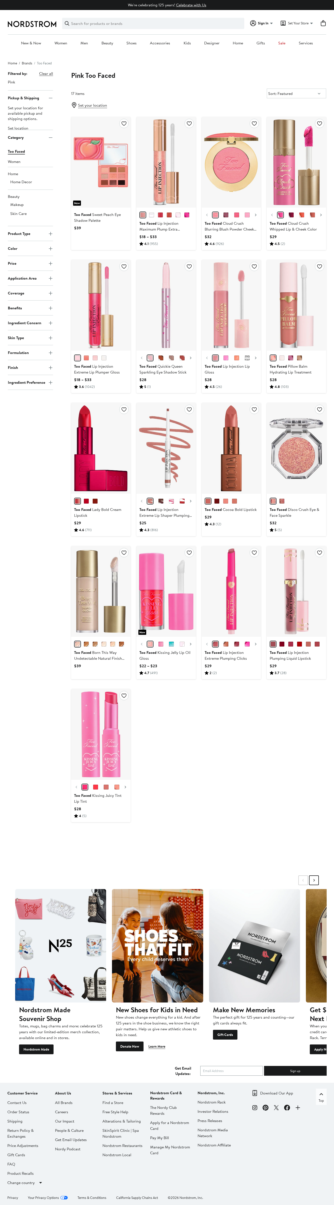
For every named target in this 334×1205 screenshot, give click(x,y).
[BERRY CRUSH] (186, 215)
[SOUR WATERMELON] (95, 787)
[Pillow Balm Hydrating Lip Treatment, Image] (296, 305)
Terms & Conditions (92, 1197)
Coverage (16, 293)
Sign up (295, 1071)
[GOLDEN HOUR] (215, 215)
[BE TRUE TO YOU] (95, 501)
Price (12, 263)
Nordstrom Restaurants (122, 1145)
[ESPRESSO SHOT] (160, 501)
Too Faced (16, 151)
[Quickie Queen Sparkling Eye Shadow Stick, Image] (166, 305)
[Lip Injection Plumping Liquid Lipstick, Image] (296, 591)
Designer (212, 43)
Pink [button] (11, 82)
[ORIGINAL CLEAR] (103, 357)
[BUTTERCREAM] (225, 501)
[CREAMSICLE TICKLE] (169, 215)
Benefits (15, 308)
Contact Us (17, 1102)
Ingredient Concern (24, 322)
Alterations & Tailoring (121, 1121)
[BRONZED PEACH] (86, 644)
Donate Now (129, 1046)
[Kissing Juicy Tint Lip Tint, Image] (101, 734)
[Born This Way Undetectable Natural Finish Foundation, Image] (101, 591)
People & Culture (69, 1130)
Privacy (12, 1197)
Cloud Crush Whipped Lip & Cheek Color (293, 226)
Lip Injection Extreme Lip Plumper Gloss (97, 369)
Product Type (19, 233)
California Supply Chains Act (137, 1197)
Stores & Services (117, 1093)
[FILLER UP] (273, 644)
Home (238, 43)
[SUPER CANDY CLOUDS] (280, 215)
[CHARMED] (182, 357)
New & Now (31, 43)
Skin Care (18, 213)
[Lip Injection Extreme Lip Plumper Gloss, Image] (101, 305)
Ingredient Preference (26, 382)
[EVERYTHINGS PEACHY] (236, 357)
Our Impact (64, 1121)
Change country (21, 1182)
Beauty (107, 43)
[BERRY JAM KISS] (290, 357)
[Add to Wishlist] (124, 123)
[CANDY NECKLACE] (150, 644)
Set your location (92, 105)
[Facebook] (287, 1108)
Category (16, 137)
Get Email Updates (71, 1139)
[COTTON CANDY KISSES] (142, 215)
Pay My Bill (159, 1137)
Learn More (156, 1046)
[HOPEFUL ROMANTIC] (291, 215)
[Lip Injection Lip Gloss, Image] (231, 305)
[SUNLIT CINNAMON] (121, 644)
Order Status (18, 1111)
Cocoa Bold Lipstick (231, 509)
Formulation (18, 352)
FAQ (11, 1164)
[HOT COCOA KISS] (299, 357)
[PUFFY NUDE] (150, 501)
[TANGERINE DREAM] (86, 357)
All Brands (64, 1102)
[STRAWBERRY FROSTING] (182, 644)
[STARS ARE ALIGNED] (247, 357)
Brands (27, 63)
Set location (18, 128)
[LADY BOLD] (86, 501)
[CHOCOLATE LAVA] (216, 501)
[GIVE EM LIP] (308, 644)
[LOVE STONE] (171, 357)
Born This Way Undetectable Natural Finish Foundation (98, 658)
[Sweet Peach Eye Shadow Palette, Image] (101, 162)
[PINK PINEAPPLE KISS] (273, 357)
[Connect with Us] (298, 1108)
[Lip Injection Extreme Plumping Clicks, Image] (231, 591)
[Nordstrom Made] (60, 945)
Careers (61, 1111)
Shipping (14, 1121)
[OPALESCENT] (103, 644)
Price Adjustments (22, 1145)
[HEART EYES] (281, 501)
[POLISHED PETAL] (77, 644)
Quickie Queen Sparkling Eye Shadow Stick (163, 369)
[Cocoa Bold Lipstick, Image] (231, 448)
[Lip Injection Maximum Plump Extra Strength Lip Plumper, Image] (166, 162)
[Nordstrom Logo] (32, 24)
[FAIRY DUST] (150, 357)
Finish (13, 367)
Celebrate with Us (191, 5)
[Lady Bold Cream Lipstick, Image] (101, 448)
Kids (187, 43)
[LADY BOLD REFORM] (77, 501)
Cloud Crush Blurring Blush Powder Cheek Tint (229, 229)
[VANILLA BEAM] (112, 644)
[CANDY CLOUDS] (247, 215)
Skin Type (16, 337)
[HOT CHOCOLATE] (234, 501)
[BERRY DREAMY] (225, 215)
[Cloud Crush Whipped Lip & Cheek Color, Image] (296, 162)
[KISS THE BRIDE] (215, 644)
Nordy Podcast (67, 1149)
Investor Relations (213, 1111)
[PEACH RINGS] (116, 787)
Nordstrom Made (36, 1049)
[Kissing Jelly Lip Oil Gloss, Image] (166, 591)
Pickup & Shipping (23, 98)
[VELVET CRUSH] (225, 644)
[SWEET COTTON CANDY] (171, 644)
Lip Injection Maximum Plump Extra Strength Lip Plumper (158, 229)
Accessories (160, 43)
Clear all (46, 73)
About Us (63, 1093)
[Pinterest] (265, 1108)
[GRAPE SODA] (160, 644)
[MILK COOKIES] (312, 215)
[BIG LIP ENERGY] (290, 644)
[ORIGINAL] (151, 215)
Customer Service (22, 1093)
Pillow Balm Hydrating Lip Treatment (291, 369)
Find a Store (112, 1102)
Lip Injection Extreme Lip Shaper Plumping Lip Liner (164, 515)
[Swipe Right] (314, 880)
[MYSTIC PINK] (273, 501)
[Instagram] (255, 1108)
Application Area (22, 278)
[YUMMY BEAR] (160, 215)
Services (306, 43)
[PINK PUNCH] (77, 357)
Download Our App (276, 1093)
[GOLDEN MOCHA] (95, 644)
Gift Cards (225, 1034)
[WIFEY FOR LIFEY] (215, 357)
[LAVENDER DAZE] (178, 215)
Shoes (131, 43)
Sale (281, 43)
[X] (276, 1108)
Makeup (17, 204)
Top (321, 1100)
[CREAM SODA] (106, 787)
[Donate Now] (157, 945)
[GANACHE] (208, 501)
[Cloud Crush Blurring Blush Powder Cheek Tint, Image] (231, 162)
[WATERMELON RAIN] (236, 215)
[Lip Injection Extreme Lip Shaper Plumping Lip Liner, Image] (166, 448)
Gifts (260, 43)
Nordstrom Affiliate (214, 1145)
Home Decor (21, 182)
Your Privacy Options (43, 1197)
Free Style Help (115, 1111)
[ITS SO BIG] (317, 644)
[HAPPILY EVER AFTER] (182, 501)
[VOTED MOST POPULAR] (171, 501)
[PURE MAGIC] (160, 357)
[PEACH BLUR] (301, 215)
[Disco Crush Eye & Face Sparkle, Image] (296, 448)
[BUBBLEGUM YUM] (95, 357)
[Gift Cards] (254, 945)
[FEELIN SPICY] (236, 644)
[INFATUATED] (299, 644)
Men (84, 43)
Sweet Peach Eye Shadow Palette (97, 217)
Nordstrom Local (116, 1154)
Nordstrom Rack (212, 1102)
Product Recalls (20, 1173)
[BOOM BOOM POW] (281, 644)
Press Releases (210, 1120)
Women (61, 43)
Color (12, 248)
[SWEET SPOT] (225, 357)
